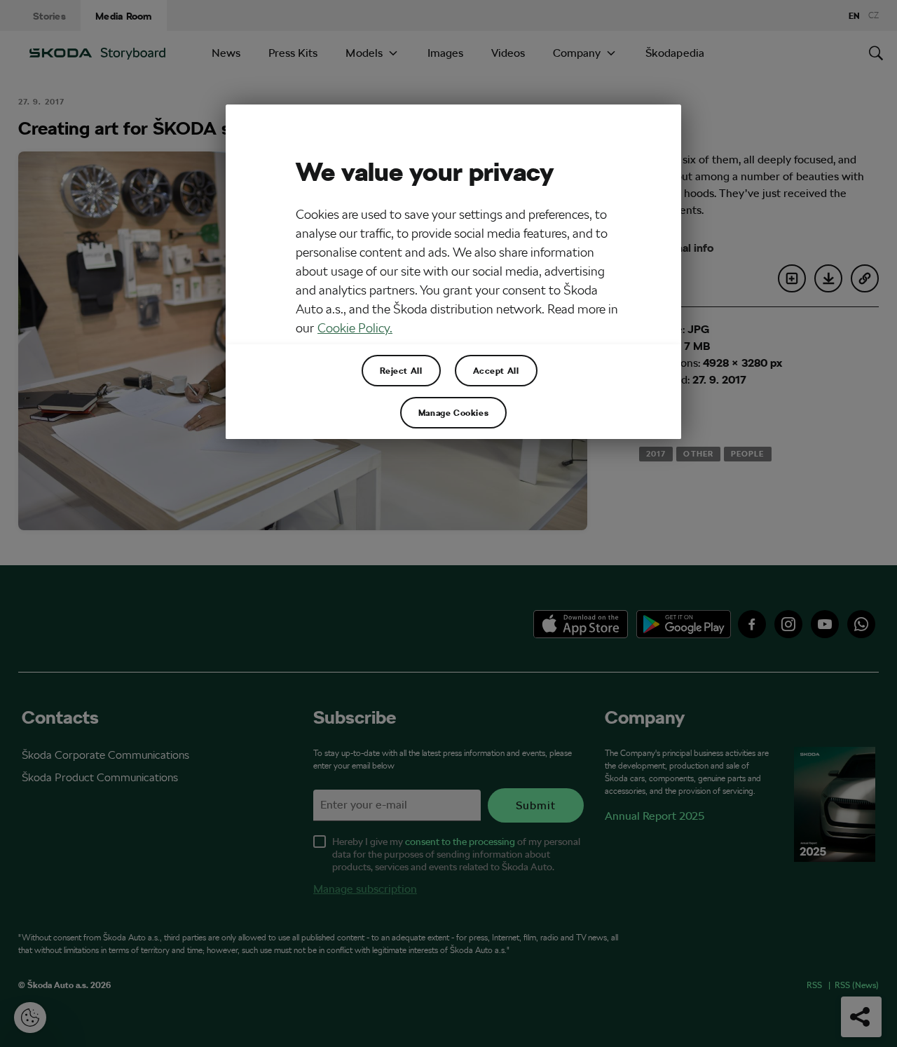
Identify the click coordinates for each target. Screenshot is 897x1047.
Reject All (401, 370)
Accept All (496, 370)
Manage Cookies (453, 412)
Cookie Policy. (354, 327)
